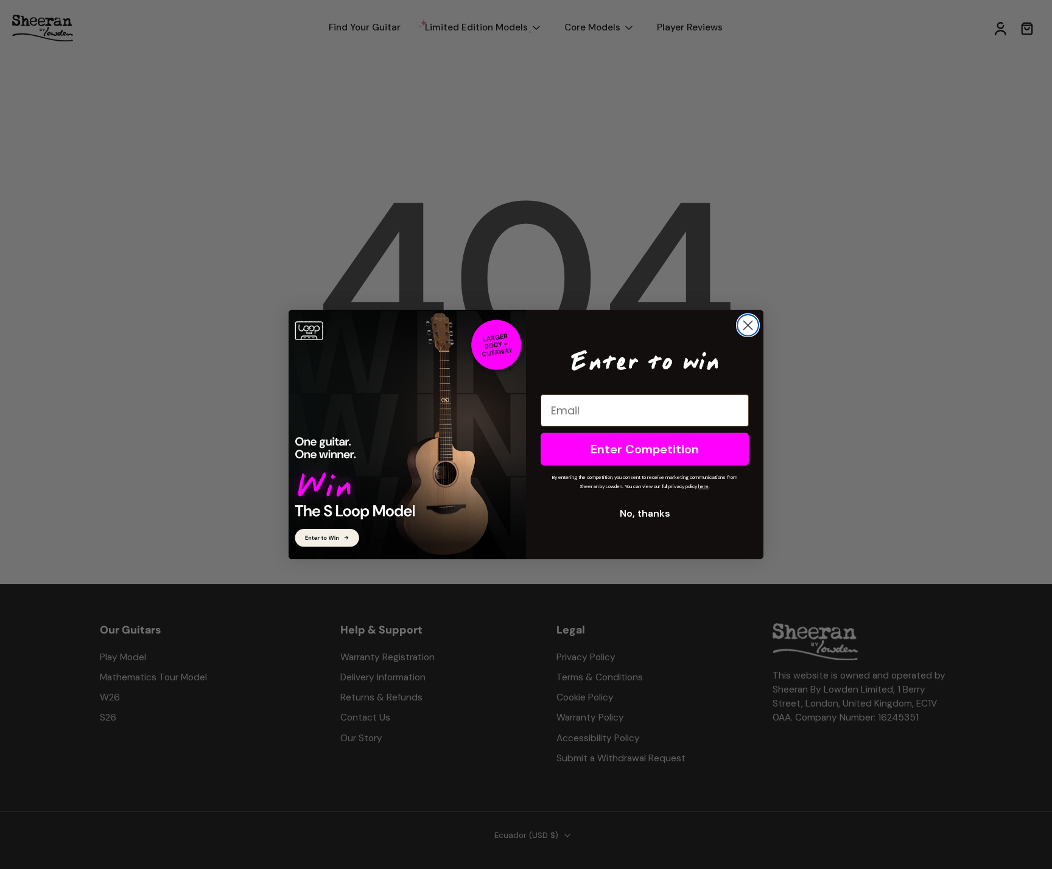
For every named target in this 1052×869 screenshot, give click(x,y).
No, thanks (645, 513)
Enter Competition (645, 449)
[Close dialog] (748, 325)
